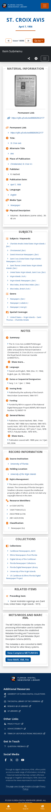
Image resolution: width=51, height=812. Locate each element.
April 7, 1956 (15, 184)
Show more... (18, 362)
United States (16, 317)
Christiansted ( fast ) (18, 250)
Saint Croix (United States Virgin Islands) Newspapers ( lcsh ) (23, 260)
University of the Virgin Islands (23, 474)
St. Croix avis (15, 143)
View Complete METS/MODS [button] (22, 652)
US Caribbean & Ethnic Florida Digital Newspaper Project (23, 577)
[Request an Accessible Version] (36, 58)
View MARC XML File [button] (18, 659)
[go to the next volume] (28, 40)
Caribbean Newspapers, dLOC (23, 551)
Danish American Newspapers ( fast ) (24, 254)
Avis (12, 153)
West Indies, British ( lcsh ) (20, 288)
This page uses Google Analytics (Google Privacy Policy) (25, 787)
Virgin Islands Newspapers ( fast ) (23, 280)
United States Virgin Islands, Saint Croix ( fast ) (28, 272)
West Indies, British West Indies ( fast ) (24, 284)
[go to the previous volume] (9, 40)
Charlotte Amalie (22, 320)
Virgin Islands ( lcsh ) (18, 276)
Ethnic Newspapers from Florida (23, 555)
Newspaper (15, 205)
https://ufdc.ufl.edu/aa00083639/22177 (26, 132)
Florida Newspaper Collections (23, 563)
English (13, 194)
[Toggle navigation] (45, 6)
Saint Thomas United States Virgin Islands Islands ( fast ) (24, 266)
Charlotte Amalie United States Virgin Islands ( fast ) (25, 245)
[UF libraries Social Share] (28, 58)
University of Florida (19, 463)
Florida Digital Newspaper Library (24, 567)
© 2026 (25, 801)
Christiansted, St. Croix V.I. (21, 164)
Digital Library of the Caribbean (23, 559)
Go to (37, 40)
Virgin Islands (29, 317)
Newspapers (17, 299)
